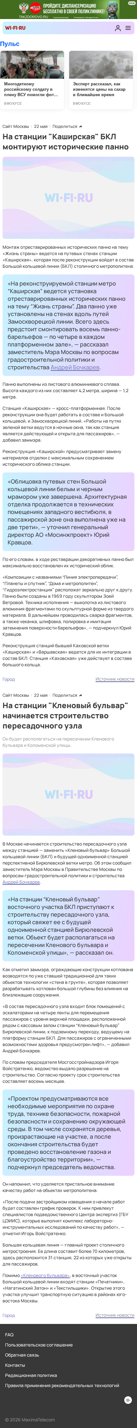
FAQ (9, 1335)
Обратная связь (22, 1355)
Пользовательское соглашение (39, 1345)
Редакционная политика (31, 1375)
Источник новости (115, 679)
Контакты (15, 1365)
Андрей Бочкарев (75, 367)
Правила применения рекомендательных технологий (62, 1385)
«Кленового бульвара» (45, 1275)
